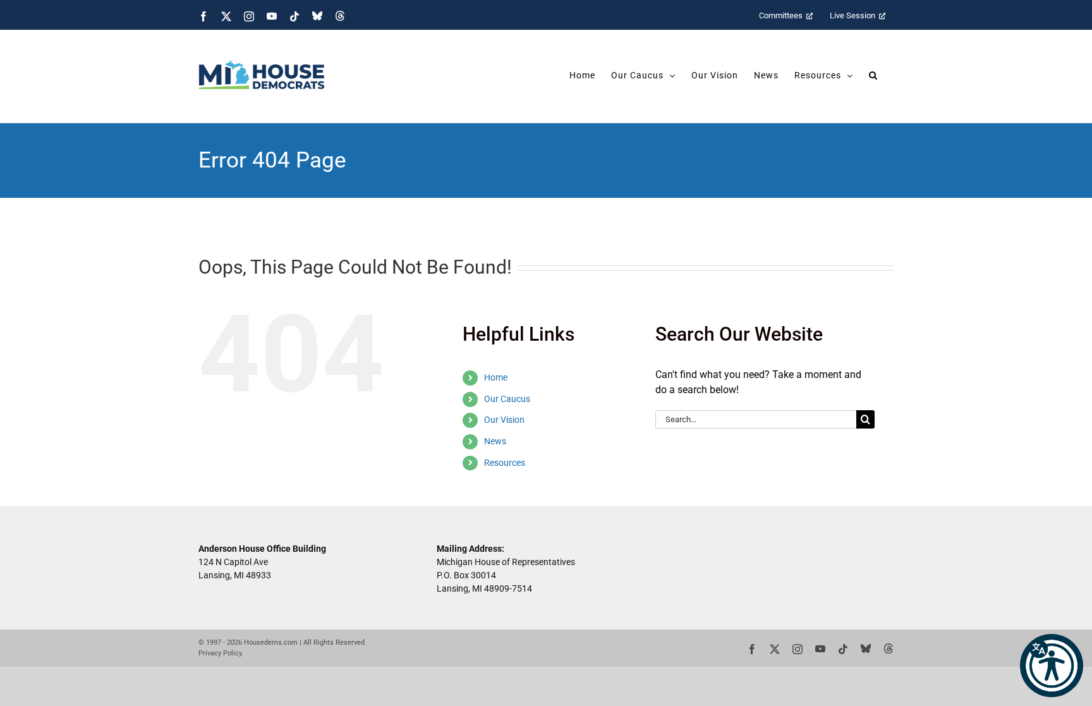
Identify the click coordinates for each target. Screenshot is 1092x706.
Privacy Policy (219, 653)
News (495, 441)
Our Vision (504, 420)
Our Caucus (507, 399)
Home (495, 377)
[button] (1051, 665)
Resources (504, 463)
